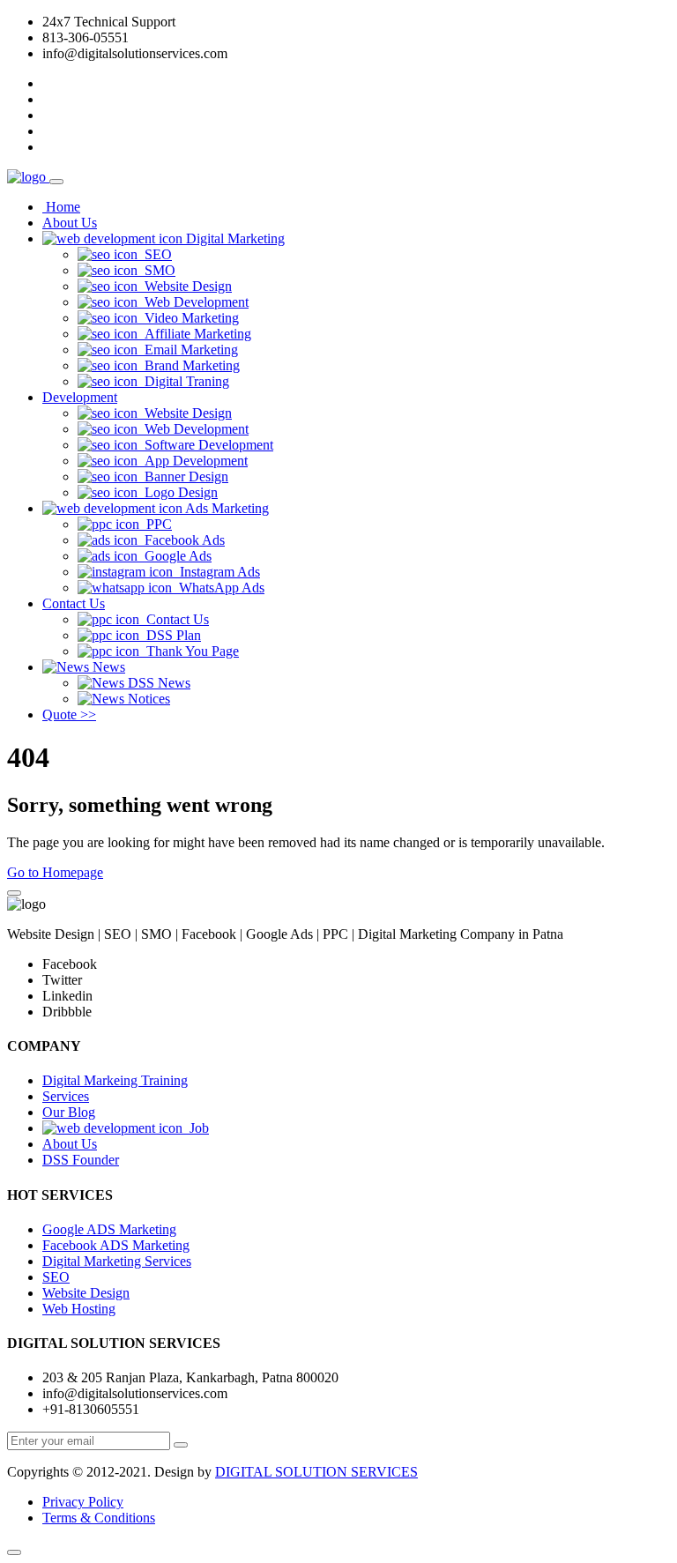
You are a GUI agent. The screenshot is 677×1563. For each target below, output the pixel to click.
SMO (156, 270)
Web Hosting (78, 1308)
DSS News (157, 682)
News (107, 666)
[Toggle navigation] (56, 181)
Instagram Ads (216, 571)
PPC (155, 524)
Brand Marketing (189, 365)
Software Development (205, 444)
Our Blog (68, 1112)
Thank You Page (189, 651)
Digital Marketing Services (116, 1261)
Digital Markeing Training (115, 1080)
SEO (155, 254)
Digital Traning (183, 381)
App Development (193, 460)
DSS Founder (80, 1159)
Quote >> (69, 714)
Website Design (185, 286)
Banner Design (183, 476)
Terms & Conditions (98, 1517)
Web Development (193, 301)
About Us (69, 222)
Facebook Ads (181, 539)
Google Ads (175, 555)
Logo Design (178, 492)
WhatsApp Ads (218, 587)
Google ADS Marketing (109, 1229)
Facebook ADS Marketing (116, 1245)
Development (79, 397)
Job (195, 1127)
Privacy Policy (82, 1501)
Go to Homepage (55, 872)
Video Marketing (188, 317)
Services (65, 1096)
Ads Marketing (225, 508)
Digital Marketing (233, 238)
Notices (147, 698)
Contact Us (73, 603)
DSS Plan (170, 635)
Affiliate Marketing (194, 333)
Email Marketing (188, 349)
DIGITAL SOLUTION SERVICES (316, 1471)
